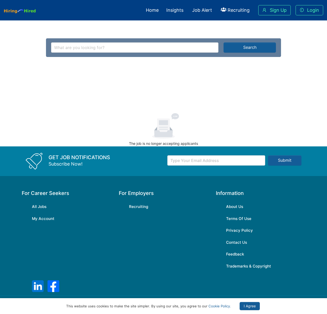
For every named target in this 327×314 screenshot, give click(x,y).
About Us (234, 206)
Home (152, 10)
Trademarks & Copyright (248, 266)
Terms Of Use (238, 218)
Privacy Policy (239, 230)
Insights (174, 10)
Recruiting (238, 10)
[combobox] (134, 47)
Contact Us (236, 242)
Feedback (235, 254)
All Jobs (39, 206)
